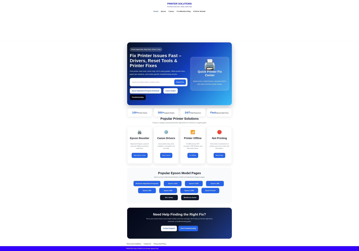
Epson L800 (168, 190)
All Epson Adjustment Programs (147, 183)
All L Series (169, 197)
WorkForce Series (190, 197)
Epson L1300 (189, 190)
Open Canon (166, 155)
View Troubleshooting (188, 228)
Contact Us (147, 244)
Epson (163, 11)
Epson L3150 (193, 183)
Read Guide (219, 155)
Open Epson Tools (140, 155)
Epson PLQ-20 (210, 190)
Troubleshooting (184, 11)
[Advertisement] (179, 27)
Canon (171, 11)
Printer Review (199, 11)
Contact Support (169, 228)
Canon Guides (170, 91)
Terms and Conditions (134, 244)
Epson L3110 (172, 183)
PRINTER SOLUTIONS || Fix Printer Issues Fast (142, 248)
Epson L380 (215, 183)
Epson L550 (147, 190)
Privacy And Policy (160, 244)
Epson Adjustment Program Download (145, 91)
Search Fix (180, 82)
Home (156, 11)
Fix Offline (193, 155)
